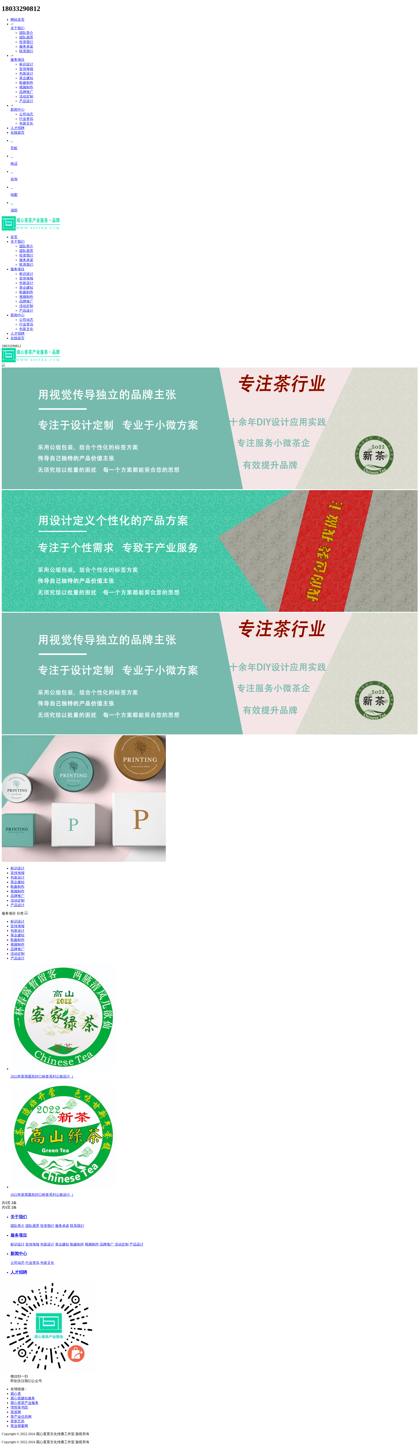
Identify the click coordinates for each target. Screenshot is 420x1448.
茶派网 (15, 1412)
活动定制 (26, 96)
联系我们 (26, 51)
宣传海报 (26, 69)
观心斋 (15, 1393)
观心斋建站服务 (22, 1398)
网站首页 (17, 19)
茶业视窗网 (19, 1426)
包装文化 (26, 123)
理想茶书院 (19, 1407)
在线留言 (17, 132)
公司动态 (26, 114)
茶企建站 (26, 78)
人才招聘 (17, 128)
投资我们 (26, 42)
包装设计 (26, 73)
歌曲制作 (26, 82)
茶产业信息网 (21, 1416)
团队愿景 (26, 37)
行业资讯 (26, 119)
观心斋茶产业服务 (24, 1403)
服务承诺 (26, 46)
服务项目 (17, 60)
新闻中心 (17, 109)
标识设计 (26, 64)
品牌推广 (26, 92)
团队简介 (26, 33)
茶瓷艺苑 (17, 1421)
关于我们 (17, 28)
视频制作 (26, 87)
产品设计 (26, 101)
